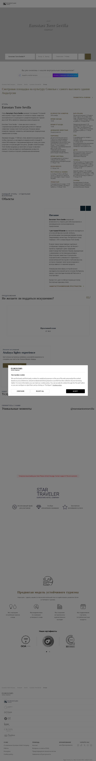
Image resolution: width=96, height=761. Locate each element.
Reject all (40, 391)
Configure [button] (20, 391)
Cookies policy (57, 385)
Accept (75, 391)
